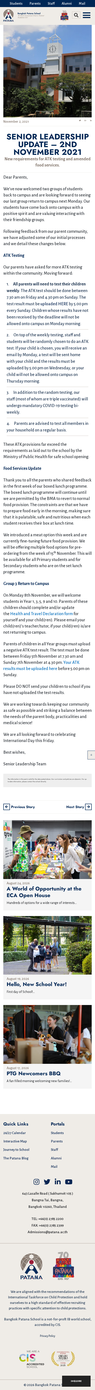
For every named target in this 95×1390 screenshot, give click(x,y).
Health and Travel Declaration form (41, 614)
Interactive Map (15, 1141)
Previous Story (22, 806)
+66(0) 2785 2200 (50, 1219)
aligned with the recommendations (48, 1292)
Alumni (67, 3)
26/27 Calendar (14, 1133)
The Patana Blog (15, 1158)
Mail (82, 3)
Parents (35, 3)
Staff (51, 3)
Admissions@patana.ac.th (48, 1232)
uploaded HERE (54, 304)
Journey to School (16, 1149)
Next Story (75, 806)
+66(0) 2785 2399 (51, 1225)
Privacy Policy (47, 1336)
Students (16, 3)
